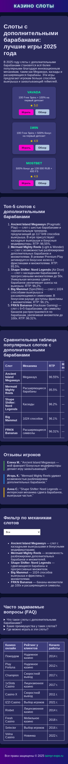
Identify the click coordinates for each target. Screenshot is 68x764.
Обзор (42, 112)
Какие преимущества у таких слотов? (32, 626)
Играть (26, 112)
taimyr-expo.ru (54, 755)
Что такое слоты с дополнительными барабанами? (30, 621)
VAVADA (34, 92)
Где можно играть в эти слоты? (27, 629)
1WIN (34, 127)
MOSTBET (34, 163)
